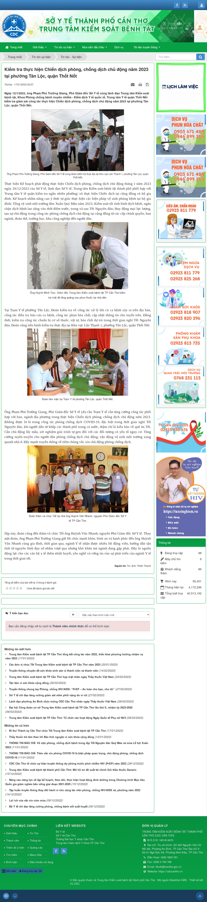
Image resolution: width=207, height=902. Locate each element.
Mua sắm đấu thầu (93, 47)
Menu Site (36, 855)
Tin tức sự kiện (63, 47)
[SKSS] (181, 345)
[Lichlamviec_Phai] (181, 87)
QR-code (10, 871)
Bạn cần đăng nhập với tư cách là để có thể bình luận (59, 626)
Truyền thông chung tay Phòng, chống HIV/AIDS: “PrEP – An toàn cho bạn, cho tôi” (62, 689)
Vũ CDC (74, 883)
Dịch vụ (118, 47)
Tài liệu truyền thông (145, 47)
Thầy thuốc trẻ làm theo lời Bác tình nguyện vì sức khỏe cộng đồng (51, 737)
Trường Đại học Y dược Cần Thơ (75, 839)
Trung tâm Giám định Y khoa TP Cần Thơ (80, 843)
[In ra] (140, 84)
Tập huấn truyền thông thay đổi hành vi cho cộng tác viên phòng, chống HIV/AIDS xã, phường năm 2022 (74, 790)
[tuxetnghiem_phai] (181, 495)
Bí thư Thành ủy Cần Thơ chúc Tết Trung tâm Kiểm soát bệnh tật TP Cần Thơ (57, 730)
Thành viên (12, 840)
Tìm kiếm (11, 855)
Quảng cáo (36, 847)
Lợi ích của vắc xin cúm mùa (27, 800)
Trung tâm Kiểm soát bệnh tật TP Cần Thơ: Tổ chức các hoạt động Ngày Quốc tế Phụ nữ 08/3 (67, 718)
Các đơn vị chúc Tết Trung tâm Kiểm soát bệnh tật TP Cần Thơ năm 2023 (54, 664)
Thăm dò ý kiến (15, 847)
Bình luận (11, 862)
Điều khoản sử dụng (39, 862)
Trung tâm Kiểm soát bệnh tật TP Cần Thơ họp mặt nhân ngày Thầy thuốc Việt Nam (61, 677)
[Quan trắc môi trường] (181, 385)
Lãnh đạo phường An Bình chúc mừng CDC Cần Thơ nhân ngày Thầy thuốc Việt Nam (62, 701)
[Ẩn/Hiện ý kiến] (73, 614)
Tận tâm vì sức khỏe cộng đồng (29, 683)
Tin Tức (34, 833)
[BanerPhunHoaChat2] (181, 134)
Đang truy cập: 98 (32, 871)
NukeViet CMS (178, 880)
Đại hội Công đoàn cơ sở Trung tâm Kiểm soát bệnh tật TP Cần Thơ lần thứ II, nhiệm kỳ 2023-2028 (70, 707)
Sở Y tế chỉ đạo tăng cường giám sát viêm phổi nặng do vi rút (48, 695)
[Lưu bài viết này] (148, 84)
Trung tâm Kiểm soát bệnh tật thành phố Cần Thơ (126, 880)
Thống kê (35, 840)
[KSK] (181, 306)
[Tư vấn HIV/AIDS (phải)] (181, 432)
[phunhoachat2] (181, 177)
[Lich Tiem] (181, 267)
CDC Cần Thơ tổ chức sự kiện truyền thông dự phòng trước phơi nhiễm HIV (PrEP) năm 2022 (67, 763)
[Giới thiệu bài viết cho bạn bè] (133, 84)
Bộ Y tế (60, 831)
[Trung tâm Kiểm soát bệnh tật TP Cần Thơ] (14, 26)
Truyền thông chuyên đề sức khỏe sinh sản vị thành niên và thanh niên (53, 670)
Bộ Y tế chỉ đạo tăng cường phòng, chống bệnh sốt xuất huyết (48, 806)
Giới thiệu (38, 47)
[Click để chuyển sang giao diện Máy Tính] (15, 896)
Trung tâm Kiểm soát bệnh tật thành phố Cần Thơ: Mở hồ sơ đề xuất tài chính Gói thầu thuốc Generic (72, 770)
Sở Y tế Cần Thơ (65, 835)
